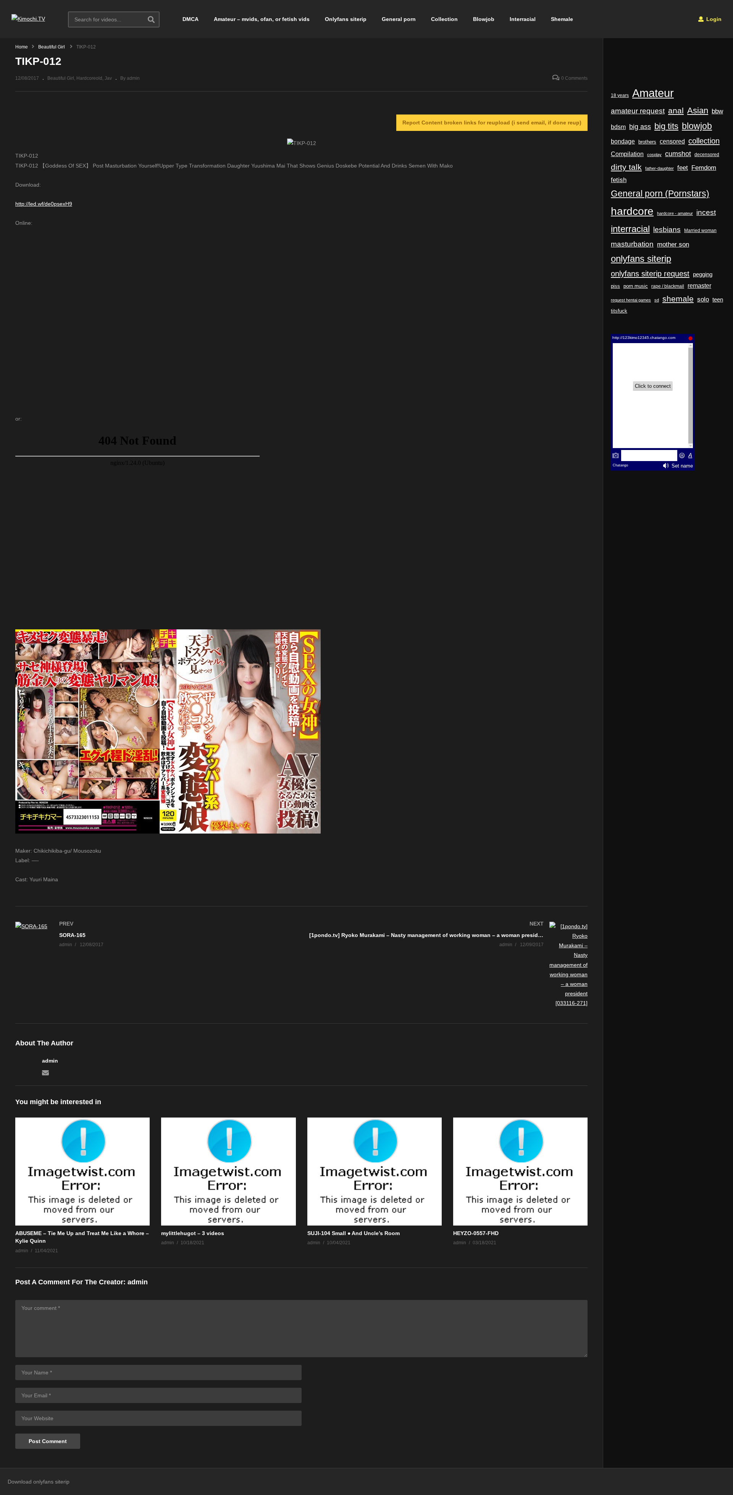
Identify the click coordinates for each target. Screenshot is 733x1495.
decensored (706, 154)
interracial (630, 229)
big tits (666, 126)
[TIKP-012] (82, 1172)
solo (703, 299)
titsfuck (619, 311)
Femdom (703, 167)
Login (713, 19)
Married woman (700, 230)
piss (615, 286)
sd (656, 300)
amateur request (638, 111)
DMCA (190, 19)
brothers (647, 142)
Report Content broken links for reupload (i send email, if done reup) (491, 122)
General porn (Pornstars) (660, 193)
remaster (699, 285)
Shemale (562, 19)
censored (672, 141)
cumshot (678, 154)
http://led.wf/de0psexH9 (43, 204)
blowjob (697, 126)
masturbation (632, 244)
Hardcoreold (89, 78)
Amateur (653, 93)
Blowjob (483, 19)
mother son (673, 244)
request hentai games (631, 300)
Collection (444, 19)
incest (706, 212)
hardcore (632, 211)
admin (50, 1061)
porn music (635, 286)
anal (676, 110)
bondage (623, 141)
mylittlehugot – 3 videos (192, 1233)
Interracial (523, 19)
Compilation (627, 153)
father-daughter (659, 168)
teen (717, 299)
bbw (717, 111)
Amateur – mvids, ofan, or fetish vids (262, 19)
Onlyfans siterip (345, 19)
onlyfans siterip (641, 259)
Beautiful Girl (60, 78)
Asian (697, 110)
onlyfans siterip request (650, 273)
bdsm (618, 126)
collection (704, 141)
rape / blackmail (667, 286)
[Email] (45, 1072)
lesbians (667, 230)
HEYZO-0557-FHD (476, 1233)
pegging (702, 274)
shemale (678, 298)
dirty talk (626, 167)
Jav (108, 78)
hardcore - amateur (675, 213)
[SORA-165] (154, 936)
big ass (640, 127)
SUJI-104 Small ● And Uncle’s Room (353, 1233)
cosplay (654, 154)
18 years (620, 95)
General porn (399, 19)
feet (682, 167)
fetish (618, 180)
